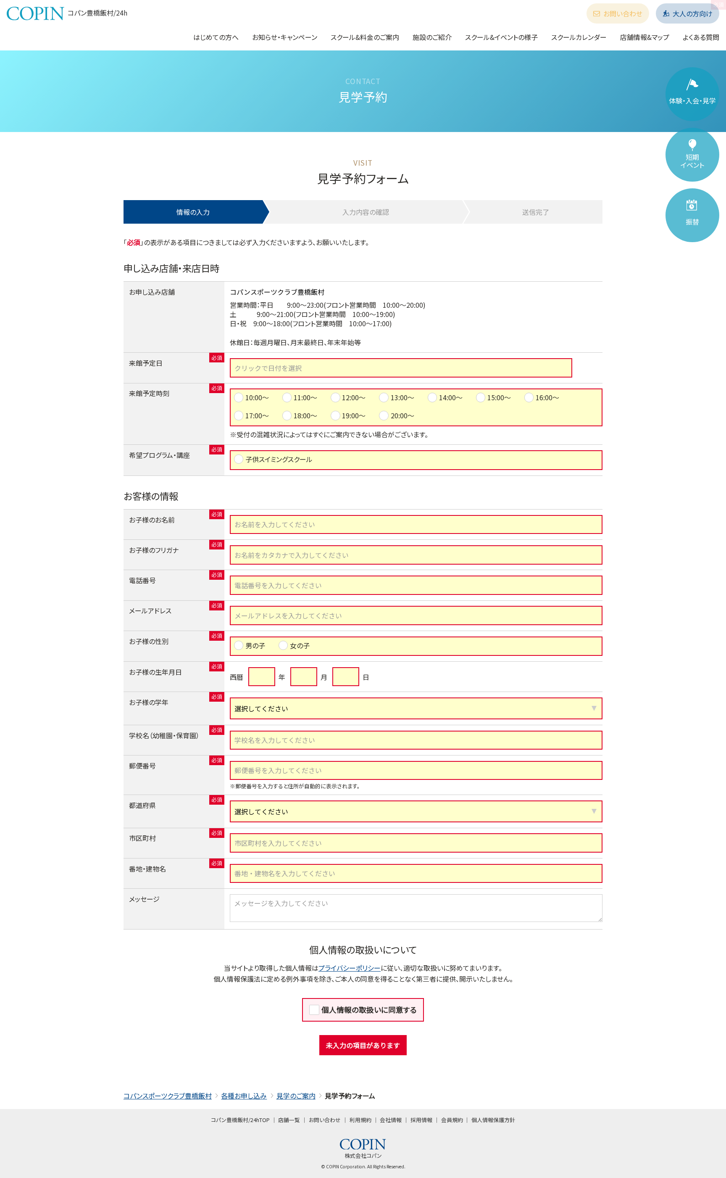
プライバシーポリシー (349, 968)
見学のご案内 (296, 1095)
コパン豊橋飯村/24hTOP (240, 1120)
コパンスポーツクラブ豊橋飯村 (168, 1095)
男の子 (255, 645)
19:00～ (354, 415)
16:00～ (547, 397)
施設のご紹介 (432, 37)
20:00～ (402, 415)
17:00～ (257, 415)
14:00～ (451, 397)
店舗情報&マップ (644, 37)
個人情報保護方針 (493, 1120)
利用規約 (360, 1120)
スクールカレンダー (579, 37)
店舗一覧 (289, 1120)
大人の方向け (693, 13)
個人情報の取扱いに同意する (369, 1009)
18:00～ (305, 415)
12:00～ (354, 397)
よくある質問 (701, 37)
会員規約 (452, 1120)
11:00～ (305, 397)
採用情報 (421, 1120)
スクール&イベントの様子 (501, 37)
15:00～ (499, 397)
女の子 (300, 645)
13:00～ (402, 397)
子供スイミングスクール (279, 459)
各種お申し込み (244, 1095)
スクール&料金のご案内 (365, 37)
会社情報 (391, 1120)
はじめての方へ (216, 37)
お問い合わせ (622, 13)
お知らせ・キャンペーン (284, 37)
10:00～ (257, 397)
